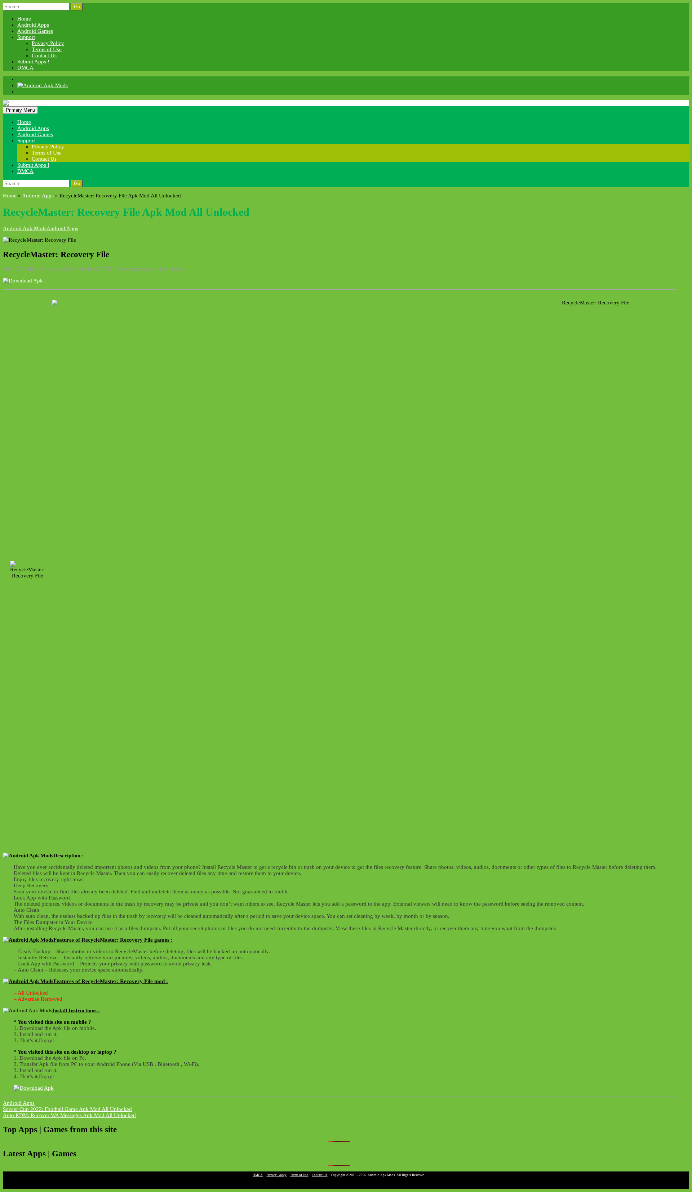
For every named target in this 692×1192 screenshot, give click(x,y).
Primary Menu (20, 110)
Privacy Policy (48, 43)
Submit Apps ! (33, 61)
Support (26, 37)
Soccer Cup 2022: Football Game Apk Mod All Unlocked (67, 1109)
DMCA (25, 68)
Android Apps (33, 25)
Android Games (35, 31)
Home (24, 19)
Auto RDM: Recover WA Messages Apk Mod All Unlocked (69, 1115)
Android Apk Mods (24, 228)
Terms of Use (47, 49)
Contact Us (44, 55)
